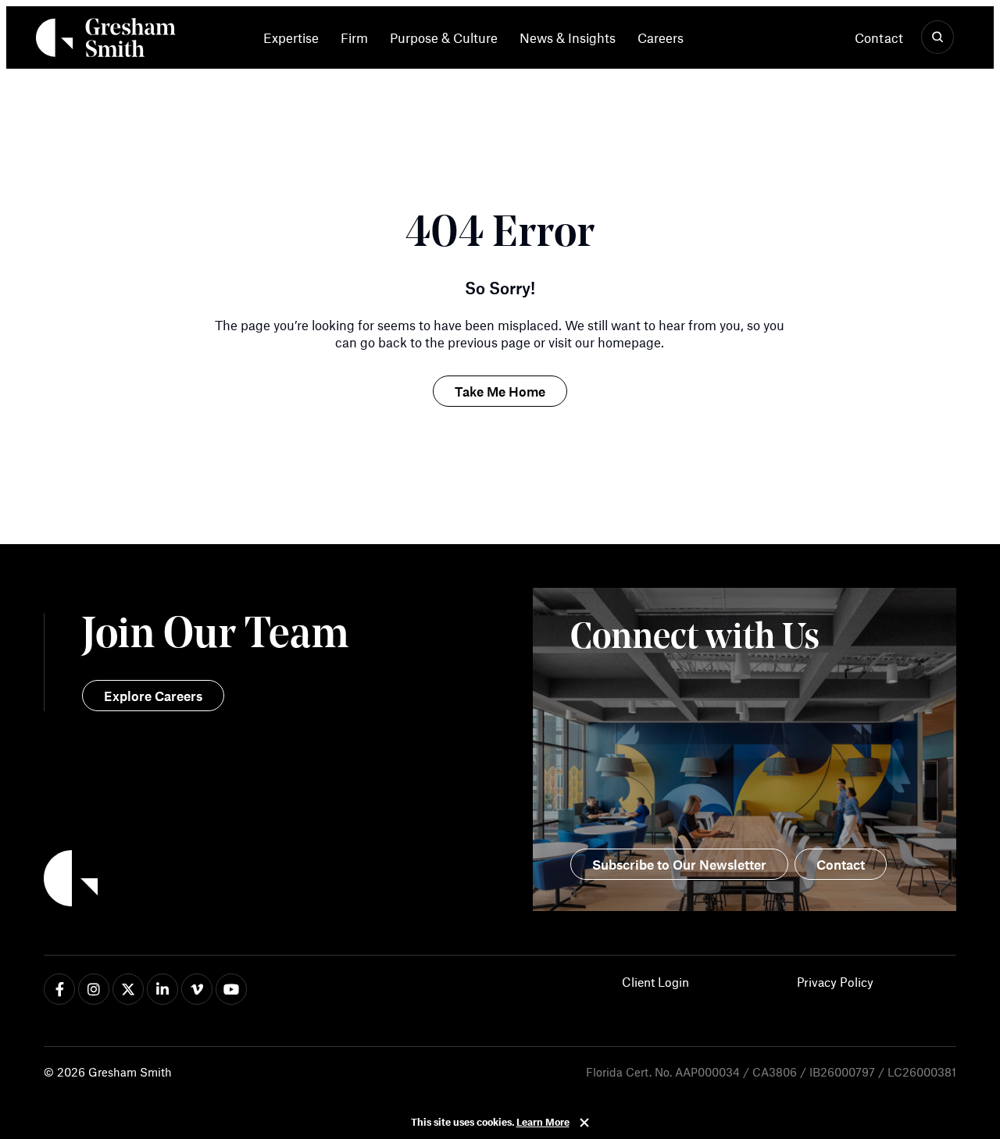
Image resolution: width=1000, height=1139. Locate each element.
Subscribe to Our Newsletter (679, 864)
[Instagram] (93, 989)
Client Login (655, 981)
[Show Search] (937, 37)
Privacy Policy (835, 981)
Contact (879, 37)
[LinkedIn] (162, 989)
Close (584, 1122)
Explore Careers (153, 695)
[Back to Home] (272, 880)
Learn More (543, 1122)
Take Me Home (500, 391)
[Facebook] (59, 989)
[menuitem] (296, 37)
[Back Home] (106, 40)
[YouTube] (231, 989)
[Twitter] (128, 989)
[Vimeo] (196, 989)
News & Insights (568, 37)
